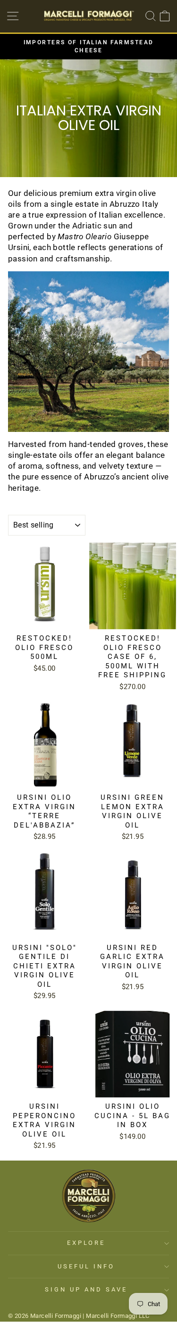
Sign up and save (86, 1289)
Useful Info (86, 1266)
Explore (86, 1242)
